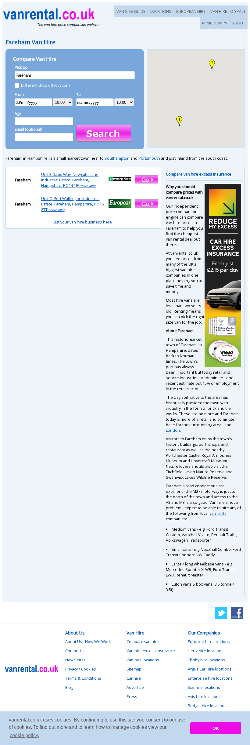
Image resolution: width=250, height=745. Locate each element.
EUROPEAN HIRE (190, 11)
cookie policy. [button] (24, 735)
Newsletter (75, 660)
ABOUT (238, 23)
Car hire (134, 678)
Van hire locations (143, 660)
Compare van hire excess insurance (198, 174)
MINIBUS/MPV (214, 23)
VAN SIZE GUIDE (130, 11)
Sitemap (134, 669)
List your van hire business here (82, 222)
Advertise (135, 687)
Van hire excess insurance (151, 650)
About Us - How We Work (88, 641)
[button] (179, 121)
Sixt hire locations (204, 687)
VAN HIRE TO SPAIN (227, 11)
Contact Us (75, 650)
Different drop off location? (45, 85)
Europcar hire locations (209, 641)
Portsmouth (149, 158)
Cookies (88, 669)
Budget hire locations (207, 705)
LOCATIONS (160, 11)
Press (132, 696)
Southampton (117, 158)
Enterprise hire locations (210, 678)
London (173, 430)
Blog (69, 687)
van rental (218, 513)
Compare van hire (143, 641)
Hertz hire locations (205, 650)
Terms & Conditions (83, 678)
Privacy (71, 669)
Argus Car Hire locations (209, 669)
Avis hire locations (204, 696)
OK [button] (215, 728)
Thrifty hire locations (206, 660)
